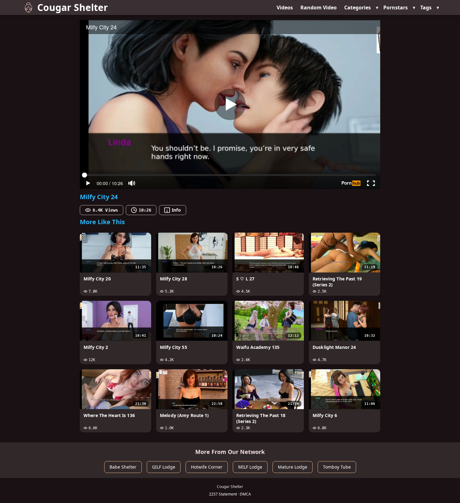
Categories (357, 7)
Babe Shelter (123, 467)
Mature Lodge (292, 467)
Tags (426, 7)
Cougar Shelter (72, 7)
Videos (285, 7)
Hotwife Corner (206, 467)
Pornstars (395, 7)
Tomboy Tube (337, 467)
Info (176, 210)
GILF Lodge (163, 467)
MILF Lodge (250, 467)
